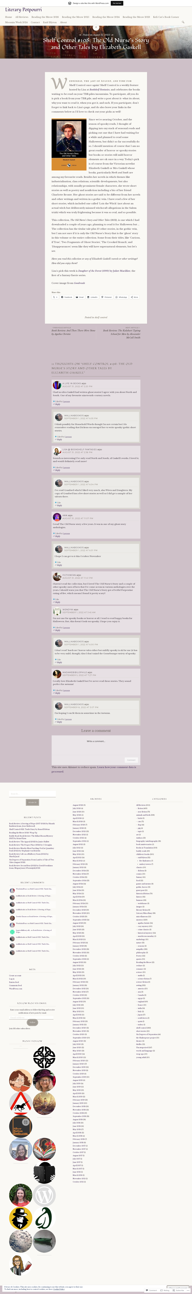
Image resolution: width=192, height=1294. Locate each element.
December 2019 (79, 1067)
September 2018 (79, 1116)
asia (139, 992)
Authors (139, 838)
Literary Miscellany (144, 913)
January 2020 (78, 1064)
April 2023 (77, 936)
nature (138, 943)
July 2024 (77, 887)
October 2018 (78, 1113)
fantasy (139, 877)
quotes (139, 959)
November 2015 (79, 1179)
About (63, 22)
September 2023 (79, 920)
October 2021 (78, 995)
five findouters (145, 861)
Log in (11, 979)
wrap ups (140, 1054)
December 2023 (79, 910)
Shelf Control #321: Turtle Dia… (41, 889)
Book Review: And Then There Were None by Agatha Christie (73, 331)
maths (140, 975)
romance (139, 969)
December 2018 (79, 1106)
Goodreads (79, 283)
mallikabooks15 (74, 415)
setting (139, 985)
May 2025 (77, 854)
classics (139, 867)
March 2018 (77, 1136)
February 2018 (79, 1139)
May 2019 (77, 1090)
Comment (131, 760)
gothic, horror (142, 887)
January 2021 (78, 1025)
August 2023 (78, 923)
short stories (141, 1031)
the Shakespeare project (146, 1038)
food (138, 881)
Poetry (139, 956)
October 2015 (78, 1182)
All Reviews (21, 17)
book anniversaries (144, 844)
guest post (140, 890)
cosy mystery (143, 926)
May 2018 (77, 1129)
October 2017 (78, 1152)
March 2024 (78, 900)
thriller (139, 1044)
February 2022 (79, 982)
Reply (57, 404)
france (140, 1005)
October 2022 (78, 956)
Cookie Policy (59, 1289)
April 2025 (77, 858)
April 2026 (77, 818)
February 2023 (79, 943)
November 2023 (79, 913)
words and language (144, 1051)
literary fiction (142, 910)
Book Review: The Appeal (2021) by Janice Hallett (29, 842)
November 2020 (79, 1031)
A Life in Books (72, 383)
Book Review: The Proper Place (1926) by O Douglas (30, 845)
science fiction (143, 979)
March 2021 (77, 1018)
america (141, 989)
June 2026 (77, 812)
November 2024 (79, 874)
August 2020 (78, 1041)
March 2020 (78, 1057)
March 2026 (78, 821)
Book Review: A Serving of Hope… (39, 896)
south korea (142, 1018)
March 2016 (77, 1175)
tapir (140, 831)
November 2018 (79, 1110)
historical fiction (142, 894)
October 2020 (78, 1034)
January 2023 (78, 946)
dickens (141, 871)
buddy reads (141, 851)
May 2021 (77, 1011)
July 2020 (77, 1044)
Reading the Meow (143, 962)
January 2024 (78, 907)
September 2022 (79, 959)
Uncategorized (142, 1047)
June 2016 (77, 1172)
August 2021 (78, 1002)
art (137, 835)
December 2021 (79, 989)
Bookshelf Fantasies (100, 89)
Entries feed (14, 982)
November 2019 (79, 1070)
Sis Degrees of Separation (146, 1034)
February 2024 (79, 903)
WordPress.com (15, 989)
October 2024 (78, 877)
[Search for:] (183, 22)
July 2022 (77, 966)
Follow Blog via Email (32, 1003)
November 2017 (79, 1149)
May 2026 (77, 815)
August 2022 (78, 962)
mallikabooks (20, 896)
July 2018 (76, 1123)
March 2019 (77, 1097)
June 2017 (76, 1162)
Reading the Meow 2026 (45, 17)
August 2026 (78, 805)
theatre (139, 1041)
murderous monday (146, 936)
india (140, 1008)
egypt (140, 998)
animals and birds (143, 815)
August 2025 (78, 844)
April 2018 (77, 1133)
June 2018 (77, 1126)
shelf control (101, 317)
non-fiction (142, 812)
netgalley (140, 949)
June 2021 (77, 1008)
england (141, 1002)
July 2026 (77, 808)
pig (139, 828)
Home (8, 17)
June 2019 (77, 1087)
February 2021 (79, 1021)
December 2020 (79, 1028)
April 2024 (77, 897)
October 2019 (78, 1074)
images (139, 907)
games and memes (143, 884)
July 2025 (77, 848)
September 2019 (79, 1077)
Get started (117, 3)
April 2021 (77, 1015)
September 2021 (79, 998)
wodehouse (142, 903)
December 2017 (79, 1146)
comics (139, 874)
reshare (139, 966)
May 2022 (77, 972)
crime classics (143, 930)
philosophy (141, 953)
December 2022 (79, 949)
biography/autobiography (147, 841)
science (139, 972)
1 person (66, 401)
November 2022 (79, 953)
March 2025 (78, 861)
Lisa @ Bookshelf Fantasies (80, 449)
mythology (140, 939)
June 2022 (77, 969)
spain (140, 1021)
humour (139, 900)
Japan (140, 1015)
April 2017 (77, 1165)
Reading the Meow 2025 (75, 17)
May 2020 (77, 1051)
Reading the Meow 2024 (106, 17)
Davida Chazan (21, 916)
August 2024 (78, 884)
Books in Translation (144, 848)
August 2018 (78, 1120)
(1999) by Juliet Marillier (104, 271)
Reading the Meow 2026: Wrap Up (23, 833)
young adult (141, 1057)
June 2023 (77, 930)
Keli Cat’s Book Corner (166, 17)
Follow (32, 1022)
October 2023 (78, 917)
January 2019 (78, 1103)
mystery (139, 920)
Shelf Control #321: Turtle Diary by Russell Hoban (29, 829)
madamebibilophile (75, 672)
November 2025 (79, 835)
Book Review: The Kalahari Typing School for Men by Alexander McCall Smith (121, 333)
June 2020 (77, 1047)
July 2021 (76, 1005)
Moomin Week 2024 (16, 22)
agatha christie (144, 923)
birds (140, 818)
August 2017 (77, 1156)
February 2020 (79, 1061)
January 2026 (78, 828)
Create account (15, 976)
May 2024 (77, 894)
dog (139, 825)
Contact (35, 22)
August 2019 (78, 1080)
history (139, 897)
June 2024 (77, 890)
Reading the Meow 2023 (136, 17)
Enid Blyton (50, 22)
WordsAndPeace (21, 889)
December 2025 (79, 831)
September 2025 (79, 841)
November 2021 (79, 992)
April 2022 (77, 975)
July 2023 (77, 926)
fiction (140, 808)
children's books (143, 854)
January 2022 (78, 985)
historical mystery (145, 933)
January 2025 (78, 867)
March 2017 (77, 1169)
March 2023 (78, 939)
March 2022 (78, 979)
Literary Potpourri (23, 10)
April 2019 (77, 1093)
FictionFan (69, 575)
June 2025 (77, 851)
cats (139, 821)
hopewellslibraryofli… (23, 930)
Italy (139, 1011)
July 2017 (76, 1159)
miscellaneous (142, 917)
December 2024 (79, 871)
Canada (141, 995)
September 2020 (80, 1038)
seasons (141, 946)
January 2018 (78, 1143)
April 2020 (77, 1054)
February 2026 (79, 825)
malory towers (145, 864)
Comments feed (15, 985)
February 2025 (79, 864)
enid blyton (142, 858)
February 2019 (79, 1100)
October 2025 (78, 838)
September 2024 (79, 881)
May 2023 (77, 933)
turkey (140, 1025)
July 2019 (76, 1084)
